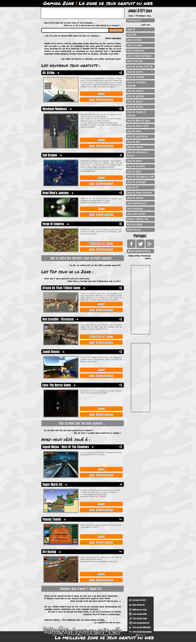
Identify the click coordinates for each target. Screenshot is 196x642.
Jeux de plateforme (137, 136)
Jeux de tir (132, 187)
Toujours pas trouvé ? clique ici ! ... (83, 588)
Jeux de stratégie (136, 182)
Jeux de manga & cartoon (136, 113)
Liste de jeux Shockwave (142, 631)
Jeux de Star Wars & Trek (140, 177)
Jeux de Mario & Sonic (139, 120)
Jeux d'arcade (134, 45)
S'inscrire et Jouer (101, 243)
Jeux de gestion (135, 96)
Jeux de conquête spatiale (136, 83)
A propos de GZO (139, 600)
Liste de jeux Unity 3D (140, 623)
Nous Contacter (138, 604)
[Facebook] (131, 247)
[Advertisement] (140, 300)
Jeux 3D (131, 29)
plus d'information (101, 99)
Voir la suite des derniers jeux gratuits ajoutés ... (82, 258)
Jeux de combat (135, 77)
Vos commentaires (140, 251)
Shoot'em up (133, 230)
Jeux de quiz (133, 142)
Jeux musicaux (135, 208)
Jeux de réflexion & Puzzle (137, 153)
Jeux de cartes (135, 72)
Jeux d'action (134, 40)
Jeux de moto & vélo (138, 126)
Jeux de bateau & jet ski (140, 66)
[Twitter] (140, 247)
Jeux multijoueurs (137, 203)
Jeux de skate (134, 161)
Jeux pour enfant (136, 214)
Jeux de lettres (135, 107)
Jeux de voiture (135, 198)
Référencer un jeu (139, 609)
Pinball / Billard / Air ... (139, 219)
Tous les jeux (134, 20)
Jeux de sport (134, 171)
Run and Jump (134, 224)
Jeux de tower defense (139, 193)
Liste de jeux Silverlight (141, 627)
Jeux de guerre (135, 101)
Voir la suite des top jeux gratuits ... (82, 423)
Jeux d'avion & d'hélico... (140, 56)
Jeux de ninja (134, 131)
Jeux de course (135, 91)
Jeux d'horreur (135, 61)
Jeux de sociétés (136, 166)
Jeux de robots (135, 147)
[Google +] (149, 247)
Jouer (101, 93)
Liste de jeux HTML (139, 614)
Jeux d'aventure (135, 50)
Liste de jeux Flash (139, 618)
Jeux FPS (131, 34)
